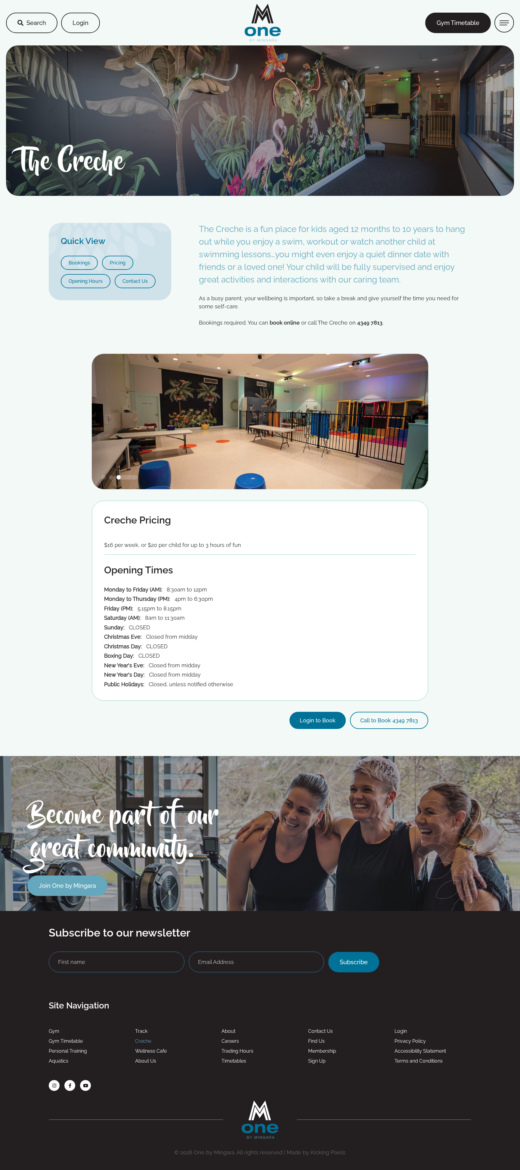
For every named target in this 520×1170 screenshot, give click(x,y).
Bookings (79, 263)
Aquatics (58, 1061)
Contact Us (135, 281)
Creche (143, 1041)
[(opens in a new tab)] (54, 1085)
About (228, 1031)
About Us (145, 1061)
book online (285, 323)
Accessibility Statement (420, 1051)
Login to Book (318, 720)
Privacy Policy (410, 1041)
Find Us (316, 1041)
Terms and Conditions (419, 1061)
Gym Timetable (458, 22)
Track (141, 1031)
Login (80, 22)
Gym (54, 1031)
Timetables (233, 1061)
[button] (111, 477)
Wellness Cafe (151, 1051)
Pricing (117, 263)
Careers (230, 1041)
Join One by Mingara (67, 885)
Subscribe (354, 962)
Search (36, 22)
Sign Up (317, 1061)
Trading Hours (237, 1051)
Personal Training (68, 1051)
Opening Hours (86, 281)
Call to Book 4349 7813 (389, 720)
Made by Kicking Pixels (316, 1152)
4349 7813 (369, 323)
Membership (322, 1051)
